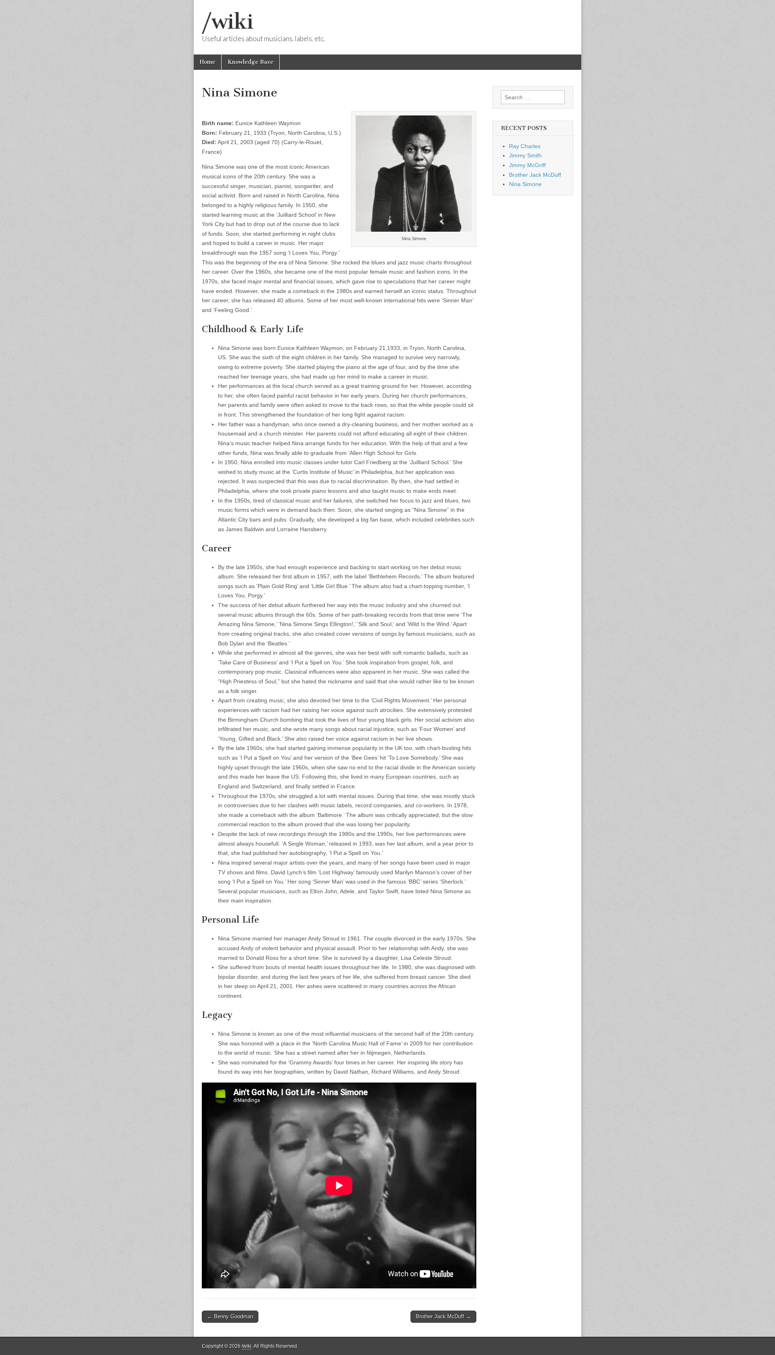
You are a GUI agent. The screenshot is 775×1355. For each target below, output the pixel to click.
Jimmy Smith (525, 155)
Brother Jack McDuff (535, 175)
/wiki (227, 21)
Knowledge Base (250, 62)
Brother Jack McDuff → (443, 1316)
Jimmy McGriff (527, 165)
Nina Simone (525, 184)
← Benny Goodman (230, 1316)
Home (207, 62)
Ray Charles (524, 146)
